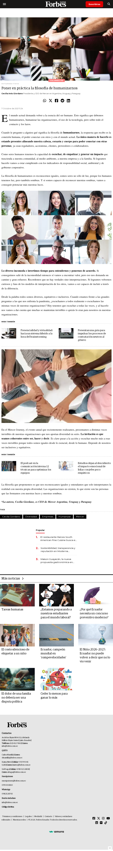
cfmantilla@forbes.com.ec (12, 758)
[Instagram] (103, 818)
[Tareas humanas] (17, 595)
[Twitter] (50, 101)
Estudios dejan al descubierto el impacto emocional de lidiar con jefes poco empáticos (94, 468)
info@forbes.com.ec (10, 746)
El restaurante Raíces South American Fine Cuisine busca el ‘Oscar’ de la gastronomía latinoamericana (58, 539)
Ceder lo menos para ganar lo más (54, 695)
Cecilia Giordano (11, 516)
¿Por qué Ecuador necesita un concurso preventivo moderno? (94, 613)
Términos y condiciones (12, 816)
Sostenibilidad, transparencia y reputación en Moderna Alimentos (58, 550)
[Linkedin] (68, 101)
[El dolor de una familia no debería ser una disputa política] (17, 679)
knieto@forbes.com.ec (21, 765)
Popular (40, 530)
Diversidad (31, 516)
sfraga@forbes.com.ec (17, 772)
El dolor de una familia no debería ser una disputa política (16, 697)
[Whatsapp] (44, 101)
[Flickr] (101, 823)
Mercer (80, 516)
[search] (109, 4)
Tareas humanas (12, 609)
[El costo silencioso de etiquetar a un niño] (17, 635)
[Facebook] (56, 101)
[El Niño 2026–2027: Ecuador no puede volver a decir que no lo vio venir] (95, 635)
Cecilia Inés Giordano (12, 93)
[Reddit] (62, 101)
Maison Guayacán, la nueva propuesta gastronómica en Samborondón (56, 561)
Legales (28, 816)
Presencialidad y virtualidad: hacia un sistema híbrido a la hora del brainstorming (37, 333)
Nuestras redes (19, 820)
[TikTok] (105, 823)
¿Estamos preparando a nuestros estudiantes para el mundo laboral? (56, 613)
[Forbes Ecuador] (56, 4)
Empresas (47, 516)
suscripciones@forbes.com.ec (14, 781)
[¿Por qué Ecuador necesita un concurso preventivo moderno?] (95, 595)
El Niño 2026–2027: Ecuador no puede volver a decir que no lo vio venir (95, 655)
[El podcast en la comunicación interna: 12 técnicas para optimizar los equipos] (8, 466)
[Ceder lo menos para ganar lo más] (56, 679)
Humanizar (64, 516)
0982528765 (7, 794)
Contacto (48, 816)
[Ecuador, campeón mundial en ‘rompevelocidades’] (56, 635)
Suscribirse (94, 4)
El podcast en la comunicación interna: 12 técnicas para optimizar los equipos (36, 468)
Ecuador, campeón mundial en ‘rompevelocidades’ (53, 653)
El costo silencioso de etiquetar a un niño (15, 651)
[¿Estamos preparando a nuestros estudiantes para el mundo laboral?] (56, 595)
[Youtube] (108, 818)
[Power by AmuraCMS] (56, 831)
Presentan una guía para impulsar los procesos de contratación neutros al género (92, 335)
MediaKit (38, 816)
